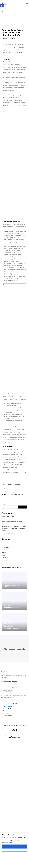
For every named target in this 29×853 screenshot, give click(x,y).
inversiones (18, 481)
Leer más (10, 842)
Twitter (23, 494)
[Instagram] (16, 653)
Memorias (4, 552)
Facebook (17, 494)
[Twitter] (10, 653)
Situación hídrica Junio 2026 (8, 533)
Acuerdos (4, 545)
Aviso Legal (6, 713)
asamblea (5, 481)
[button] (2, 5)
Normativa (5, 711)
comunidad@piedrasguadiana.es (9, 681)
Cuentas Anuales (5, 547)
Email (12, 494)
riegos (4, 488)
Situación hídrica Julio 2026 (7, 519)
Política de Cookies (7, 715)
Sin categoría (4, 560)
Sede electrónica (7, 706)
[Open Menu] (27, 3)
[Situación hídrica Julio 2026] (14, 601)
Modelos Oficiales (7, 708)
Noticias (13, 38)
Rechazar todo (14, 850)
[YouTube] (18, 653)
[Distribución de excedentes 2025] (14, 580)
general (11, 481)
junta (4, 484)
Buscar (3, 504)
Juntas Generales (5, 550)
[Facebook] (13, 653)
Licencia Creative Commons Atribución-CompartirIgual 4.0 (15, 724)
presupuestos (18, 484)
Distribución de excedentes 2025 (8, 516)
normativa (10, 484)
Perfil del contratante (6, 557)
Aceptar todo (14, 846)
